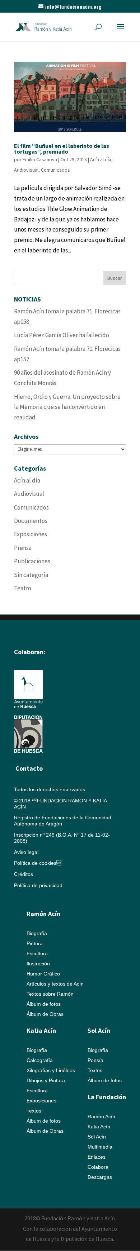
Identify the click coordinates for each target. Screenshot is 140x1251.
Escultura (37, 953)
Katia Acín (41, 1030)
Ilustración (38, 963)
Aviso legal (26, 852)
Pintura (35, 943)
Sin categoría (31, 575)
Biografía (37, 933)
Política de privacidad (38, 885)
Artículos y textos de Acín (55, 984)
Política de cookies (37, 863)
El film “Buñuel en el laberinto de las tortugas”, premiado (61, 148)
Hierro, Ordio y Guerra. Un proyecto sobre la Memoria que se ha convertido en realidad (67, 407)
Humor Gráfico (43, 974)
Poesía (95, 1060)
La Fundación (107, 1097)
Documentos (30, 521)
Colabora (98, 1167)
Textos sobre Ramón (50, 994)
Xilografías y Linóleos (51, 1070)
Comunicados (55, 170)
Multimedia (100, 1147)
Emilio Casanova (40, 159)
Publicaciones (32, 561)
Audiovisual (26, 170)
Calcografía (40, 1060)
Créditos (23, 874)
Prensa (23, 548)
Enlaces (97, 1157)
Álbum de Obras (45, 1014)
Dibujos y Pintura (46, 1080)
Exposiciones (30, 534)
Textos (34, 1111)
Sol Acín (97, 1137)
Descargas (100, 1177)
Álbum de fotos (44, 1004)
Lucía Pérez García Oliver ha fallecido (61, 335)
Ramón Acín (101, 1116)
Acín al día (100, 159)
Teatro (22, 588)
